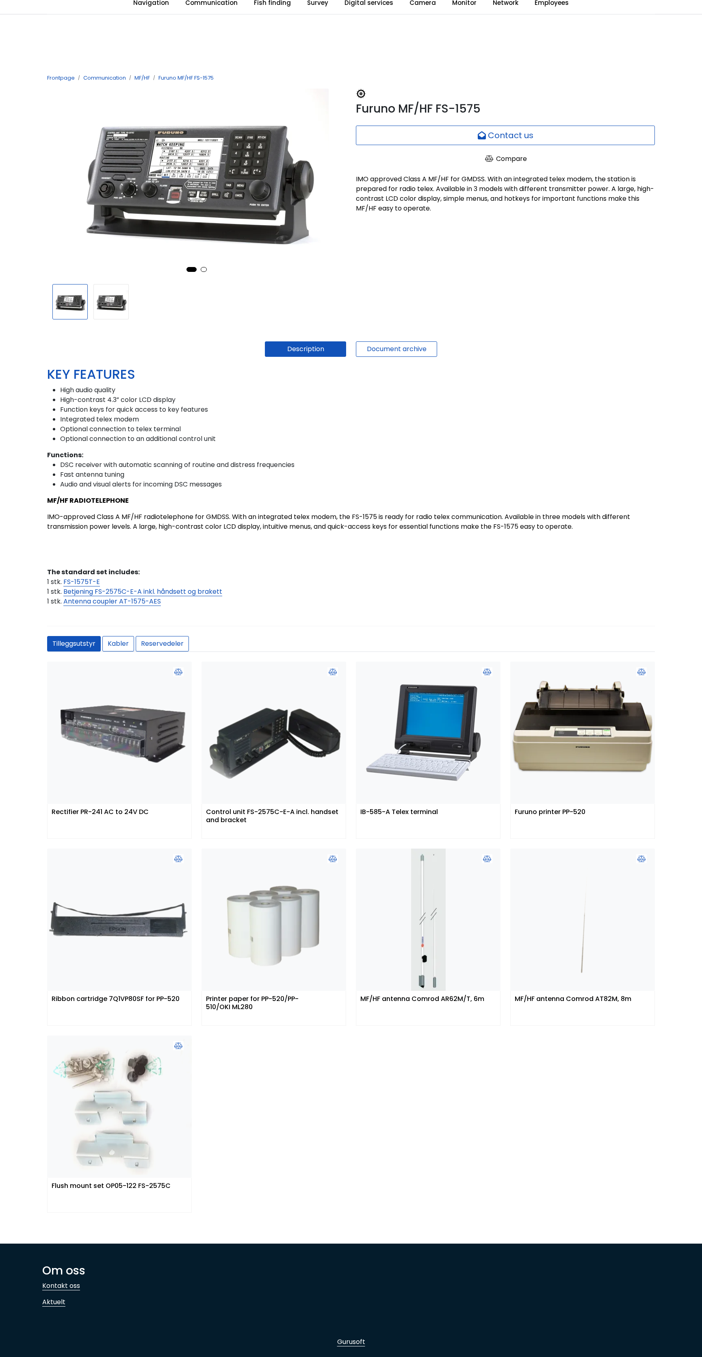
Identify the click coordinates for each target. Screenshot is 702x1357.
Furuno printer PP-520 (550, 812)
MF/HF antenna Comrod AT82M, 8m (573, 999)
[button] (191, 269)
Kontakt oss (61, 1285)
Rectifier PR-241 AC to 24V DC (100, 812)
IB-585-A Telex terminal (399, 812)
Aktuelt (53, 1302)
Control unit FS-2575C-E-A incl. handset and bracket (272, 816)
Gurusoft (351, 1341)
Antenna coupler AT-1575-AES (112, 601)
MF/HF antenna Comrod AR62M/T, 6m (422, 999)
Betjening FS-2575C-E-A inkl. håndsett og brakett (142, 591)
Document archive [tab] (397, 349)
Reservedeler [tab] (162, 643)
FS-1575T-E (81, 581)
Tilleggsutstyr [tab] (73, 643)
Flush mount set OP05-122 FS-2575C (111, 1186)
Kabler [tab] (118, 643)
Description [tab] (305, 349)
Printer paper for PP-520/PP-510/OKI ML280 (252, 1003)
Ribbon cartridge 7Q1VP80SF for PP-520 (116, 999)
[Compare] (178, 672)
